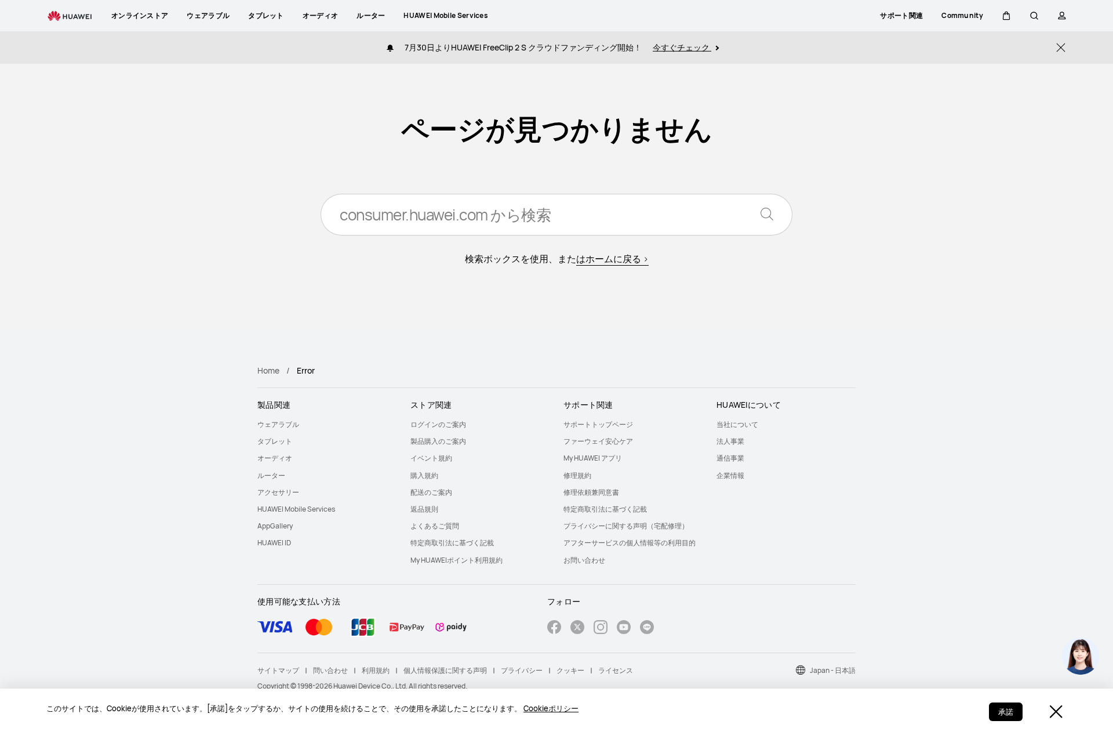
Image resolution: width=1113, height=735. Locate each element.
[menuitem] (327, 424)
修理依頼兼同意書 (591, 492)
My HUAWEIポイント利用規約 (456, 560)
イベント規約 (431, 458)
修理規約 (577, 475)
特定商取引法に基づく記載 (452, 543)
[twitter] (577, 628)
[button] (1006, 15)
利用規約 (376, 670)
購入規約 (424, 475)
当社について (737, 424)
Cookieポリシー (551, 708)
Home (268, 370)
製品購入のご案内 (438, 441)
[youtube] (624, 628)
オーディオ (274, 458)
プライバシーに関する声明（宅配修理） (626, 526)
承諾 (1005, 712)
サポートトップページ (598, 424)
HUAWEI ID (274, 543)
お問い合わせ (584, 560)
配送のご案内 (431, 492)
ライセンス (615, 670)
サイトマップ (278, 670)
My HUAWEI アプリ (592, 458)
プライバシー (522, 670)
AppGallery (275, 526)
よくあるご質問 (434, 526)
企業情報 (730, 475)
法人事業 (730, 441)
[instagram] (601, 628)
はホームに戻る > (612, 258)
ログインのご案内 (438, 424)
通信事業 (730, 458)
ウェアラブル (278, 424)
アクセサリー (278, 492)
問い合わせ (330, 670)
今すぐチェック (682, 47)
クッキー (570, 670)
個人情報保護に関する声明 (445, 670)
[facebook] (554, 628)
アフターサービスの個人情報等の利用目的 (629, 543)
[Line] (647, 628)
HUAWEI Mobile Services (296, 509)
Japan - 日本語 (833, 670)
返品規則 (424, 509)
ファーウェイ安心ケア (598, 441)
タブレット (274, 441)
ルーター (271, 475)
